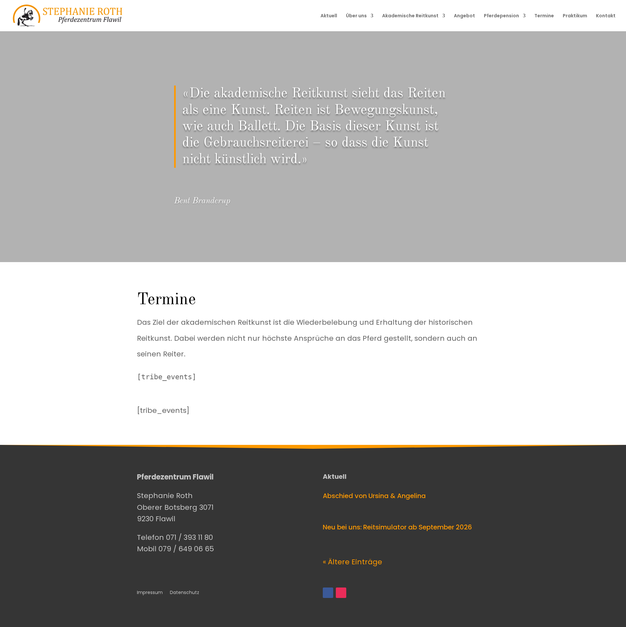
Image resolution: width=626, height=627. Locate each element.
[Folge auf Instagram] (341, 593)
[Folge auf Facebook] (328, 593)
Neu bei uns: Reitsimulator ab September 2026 (397, 527)
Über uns (356, 16)
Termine (544, 16)
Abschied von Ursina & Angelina (374, 495)
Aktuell (328, 16)
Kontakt (606, 16)
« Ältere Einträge (352, 562)
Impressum (150, 593)
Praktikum (575, 16)
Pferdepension (501, 16)
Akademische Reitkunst (410, 16)
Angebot (464, 16)
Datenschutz (184, 593)
